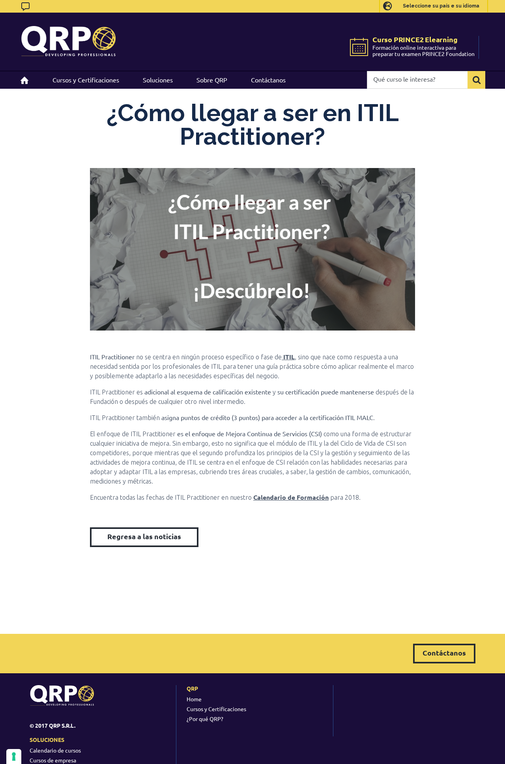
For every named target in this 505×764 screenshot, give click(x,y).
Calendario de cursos (55, 750)
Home (194, 698)
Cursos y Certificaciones (216, 708)
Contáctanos (444, 652)
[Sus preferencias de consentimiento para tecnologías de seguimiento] (13, 756)
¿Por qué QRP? (205, 718)
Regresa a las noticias (144, 536)
